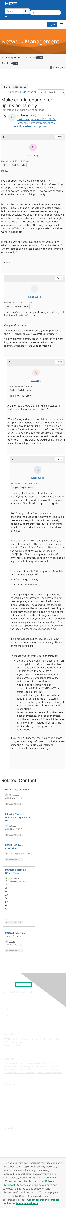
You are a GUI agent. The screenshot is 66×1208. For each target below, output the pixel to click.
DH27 (11, 854)
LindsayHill (34, 296)
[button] (62, 1163)
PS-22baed (14, 795)
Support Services (12, 1132)
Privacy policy (11, 1107)
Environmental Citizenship (16, 1102)
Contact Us (9, 1098)
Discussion (33, 57)
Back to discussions (15, 86)
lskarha (12, 941)
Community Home (11, 57)
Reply (6, 165)
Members (9, 63)
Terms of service (12, 1111)
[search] (26, 11)
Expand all (15, 91)
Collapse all (30, 91)
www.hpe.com (38, 1069)
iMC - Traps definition (17, 789)
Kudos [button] (59, 137)
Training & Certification (15, 1142)
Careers (7, 1093)
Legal (6, 1116)
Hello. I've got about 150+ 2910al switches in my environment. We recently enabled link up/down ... (34, 123)
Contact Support (12, 1137)
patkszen (13, 826)
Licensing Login (11, 1151)
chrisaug (33, 155)
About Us (8, 1089)
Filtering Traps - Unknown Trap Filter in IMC (18, 817)
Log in (52, 24)
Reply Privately (18, 165)
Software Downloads (14, 1146)
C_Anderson (14, 878)
